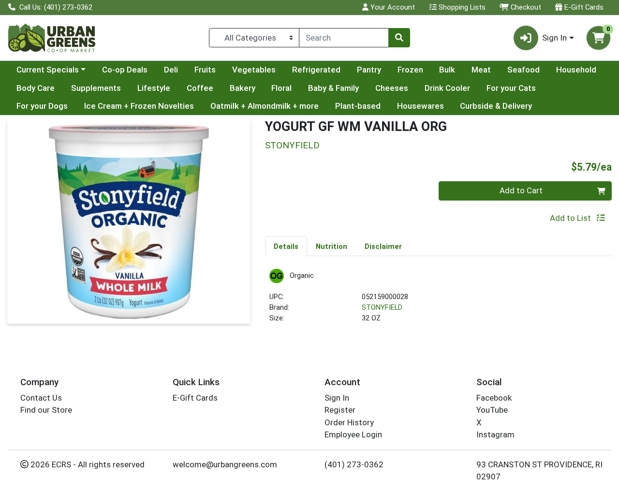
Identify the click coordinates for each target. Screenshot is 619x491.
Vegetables (254, 69)
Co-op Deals (124, 69)
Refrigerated (316, 69)
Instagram (495, 434)
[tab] (286, 246)
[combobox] (344, 37)
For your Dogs (42, 106)
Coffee (200, 88)
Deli (171, 69)
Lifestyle (153, 88)
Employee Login (353, 434)
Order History (349, 422)
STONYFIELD (382, 307)
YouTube (492, 410)
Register (339, 410)
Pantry (369, 69)
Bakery (242, 88)
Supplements (96, 88)
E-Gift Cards (583, 7)
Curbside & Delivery (496, 106)
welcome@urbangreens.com (225, 464)
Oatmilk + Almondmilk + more (264, 106)
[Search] (399, 37)
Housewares (420, 106)
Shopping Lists (461, 7)
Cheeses (391, 88)
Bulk (447, 69)
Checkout (525, 7)
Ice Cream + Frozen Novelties (139, 106)
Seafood (523, 69)
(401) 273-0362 (353, 464)
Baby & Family (333, 88)
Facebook (494, 398)
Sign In (336, 398)
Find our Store (46, 410)
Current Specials (47, 69)
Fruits (205, 69)
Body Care (35, 88)
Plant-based (358, 106)
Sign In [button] (554, 38)
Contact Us (41, 398)
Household (576, 69)
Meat (481, 69)
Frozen (410, 69)
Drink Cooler (447, 88)
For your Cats (511, 88)
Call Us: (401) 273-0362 (54, 7)
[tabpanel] (438, 300)
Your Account (391, 7)
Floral (281, 88)
